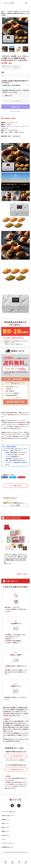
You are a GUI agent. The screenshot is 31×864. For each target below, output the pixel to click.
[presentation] (2, 541)
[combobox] (15, 3)
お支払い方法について (8, 815)
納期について (5, 831)
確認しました (8, 95)
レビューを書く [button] (15, 505)
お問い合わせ (17, 486)
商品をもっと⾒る (22, 574)
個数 (2, 72)
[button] (1, 49)
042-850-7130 (17, 756)
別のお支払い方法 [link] (16, 111)
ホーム (2, 11)
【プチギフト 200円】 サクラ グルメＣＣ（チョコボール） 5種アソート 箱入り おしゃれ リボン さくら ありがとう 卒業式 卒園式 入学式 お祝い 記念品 (15, 558)
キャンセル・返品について (9, 811)
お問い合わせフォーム (17, 769)
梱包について (5, 827)
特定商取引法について (8, 847)
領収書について (6, 819)
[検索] (26, 3)
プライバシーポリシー (8, 843)
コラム (3, 839)
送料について (5, 823)
